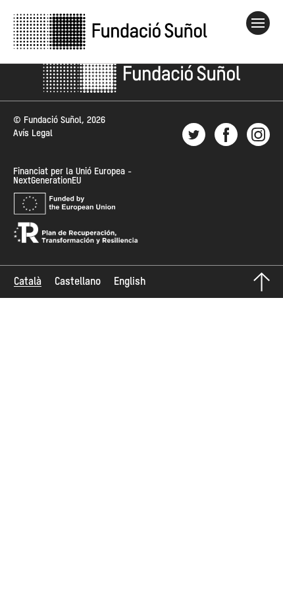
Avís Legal (33, 133)
